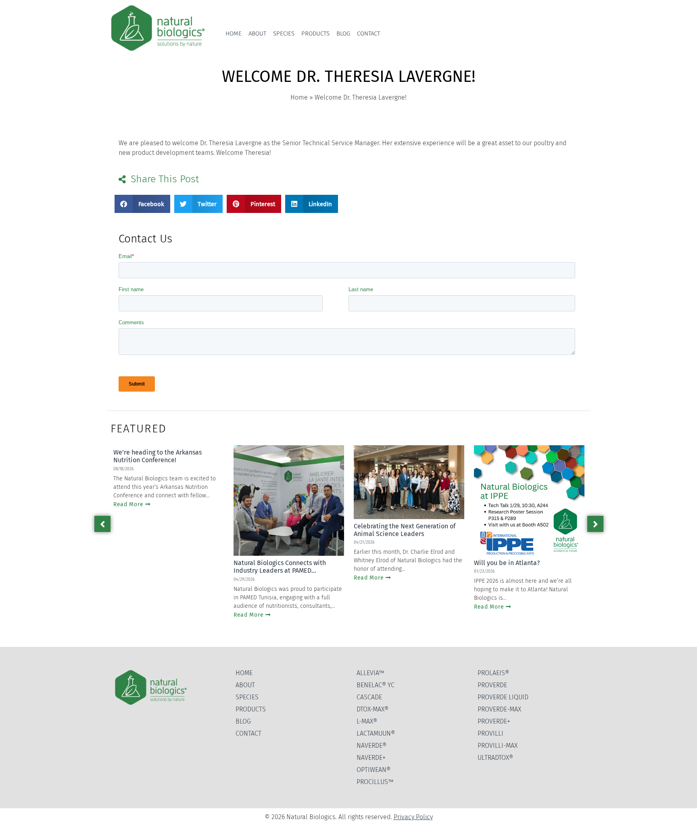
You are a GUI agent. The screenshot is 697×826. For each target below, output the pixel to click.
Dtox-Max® (372, 709)
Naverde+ (371, 757)
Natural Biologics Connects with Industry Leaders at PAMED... (280, 566)
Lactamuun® (376, 733)
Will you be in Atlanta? (507, 563)
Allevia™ (370, 673)
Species (283, 33)
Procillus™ (375, 782)
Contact (368, 33)
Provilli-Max (498, 745)
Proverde (492, 685)
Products (315, 33)
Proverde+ (494, 721)
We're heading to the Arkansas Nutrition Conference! (157, 456)
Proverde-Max (499, 709)
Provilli (490, 733)
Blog (343, 33)
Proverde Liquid (503, 697)
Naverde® (371, 745)
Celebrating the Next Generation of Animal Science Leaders (404, 530)
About (257, 33)
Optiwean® (373, 770)
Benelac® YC (375, 685)
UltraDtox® (495, 757)
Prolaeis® (493, 673)
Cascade (369, 697)
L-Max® (367, 721)
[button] (142, 204)
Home (233, 33)
